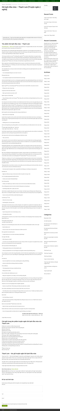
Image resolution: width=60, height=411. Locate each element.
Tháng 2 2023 (46, 98)
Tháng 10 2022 (47, 110)
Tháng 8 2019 (46, 194)
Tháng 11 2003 (47, 209)
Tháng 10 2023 (47, 84)
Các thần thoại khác (47, 220)
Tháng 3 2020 (46, 180)
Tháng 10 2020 (47, 174)
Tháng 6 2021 (46, 151)
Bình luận (3, 384)
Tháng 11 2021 (47, 136)
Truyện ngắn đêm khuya (8, 374)
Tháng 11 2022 (47, 107)
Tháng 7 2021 (46, 148)
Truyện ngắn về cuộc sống (31, 372)
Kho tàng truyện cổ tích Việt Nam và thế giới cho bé (50, 224)
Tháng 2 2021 (46, 162)
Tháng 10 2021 (47, 139)
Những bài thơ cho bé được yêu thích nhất (51, 233)
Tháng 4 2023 (46, 96)
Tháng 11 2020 (47, 171)
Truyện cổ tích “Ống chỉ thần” (49, 35)
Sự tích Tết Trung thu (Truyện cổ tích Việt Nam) (51, 27)
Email (3, 398)
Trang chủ (3, 4)
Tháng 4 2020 (46, 177)
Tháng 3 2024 (46, 75)
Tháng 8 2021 (46, 145)
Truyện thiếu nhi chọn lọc (6, 317)
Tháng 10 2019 (47, 189)
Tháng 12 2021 (47, 133)
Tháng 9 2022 (46, 113)
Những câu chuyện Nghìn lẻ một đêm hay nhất (51, 238)
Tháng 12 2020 (47, 168)
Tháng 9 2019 (46, 191)
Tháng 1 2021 (46, 165)
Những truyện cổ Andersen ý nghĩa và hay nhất (51, 246)
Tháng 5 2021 (46, 154)
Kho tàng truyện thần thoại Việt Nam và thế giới (50, 229)
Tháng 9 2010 (46, 203)
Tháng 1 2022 (46, 130)
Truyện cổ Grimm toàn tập (49, 259)
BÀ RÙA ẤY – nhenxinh (48, 49)
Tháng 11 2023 (47, 81)
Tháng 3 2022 (46, 125)
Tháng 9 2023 (46, 87)
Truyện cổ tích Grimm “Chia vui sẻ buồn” (50, 31)
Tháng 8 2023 (46, 90)
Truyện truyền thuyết (48, 270)
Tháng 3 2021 (46, 159)
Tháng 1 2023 (46, 101)
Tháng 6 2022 (46, 116)
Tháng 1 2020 (46, 186)
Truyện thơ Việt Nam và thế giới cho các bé (50, 267)
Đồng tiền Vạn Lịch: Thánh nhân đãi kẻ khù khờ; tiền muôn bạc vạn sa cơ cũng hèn (51, 45)
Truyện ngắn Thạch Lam (21, 372)
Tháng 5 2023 (46, 93)
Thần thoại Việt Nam (48, 256)
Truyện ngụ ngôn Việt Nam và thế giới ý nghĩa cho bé (51, 263)
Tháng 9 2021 (46, 142)
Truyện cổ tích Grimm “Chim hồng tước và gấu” (50, 18)
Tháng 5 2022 (46, 119)
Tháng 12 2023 (47, 78)
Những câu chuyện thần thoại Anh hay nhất (50, 242)
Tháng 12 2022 (47, 104)
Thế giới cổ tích (5, 0)
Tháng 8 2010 (46, 206)
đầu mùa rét (4, 109)
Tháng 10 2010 (47, 200)
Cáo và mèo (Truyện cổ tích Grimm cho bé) (50, 23)
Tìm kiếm (46, 5)
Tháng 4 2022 (46, 122)
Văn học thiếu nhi (8, 4)
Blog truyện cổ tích (47, 218)
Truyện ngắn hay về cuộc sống (11, 372)
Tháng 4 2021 (46, 157)
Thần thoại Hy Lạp (47, 250)
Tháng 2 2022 (46, 127)
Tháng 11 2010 (47, 197)
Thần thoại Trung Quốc (48, 253)
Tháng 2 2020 (46, 183)
